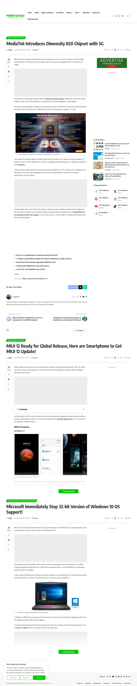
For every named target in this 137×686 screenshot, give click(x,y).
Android (11, 38)
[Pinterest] (102, 198)
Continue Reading (68, 491)
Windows (32, 501)
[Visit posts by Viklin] (8, 296)
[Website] (78, 296)
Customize (13, 677)
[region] (26, 671)
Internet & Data (109, 158)
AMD (25, 628)
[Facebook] (80, 296)
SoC (46, 278)
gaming (21, 165)
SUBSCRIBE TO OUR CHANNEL (78, 684)
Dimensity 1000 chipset (55, 99)
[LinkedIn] (121, 676)
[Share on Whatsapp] (118, 49)
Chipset (24, 278)
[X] (121, 191)
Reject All (26, 677)
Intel (18, 628)
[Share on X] (115, 49)
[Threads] (126, 676)
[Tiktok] (121, 206)
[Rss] (129, 676)
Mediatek (41, 278)
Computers (11, 501)
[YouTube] (83, 296)
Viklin (10, 50)
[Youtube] (102, 206)
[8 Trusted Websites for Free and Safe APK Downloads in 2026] (98, 146)
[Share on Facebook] (112, 49)
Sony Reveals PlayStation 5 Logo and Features (32, 266)
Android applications (65, 419)
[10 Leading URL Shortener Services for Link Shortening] (98, 156)
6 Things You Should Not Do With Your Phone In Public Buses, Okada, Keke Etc (44, 259)
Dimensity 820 (32, 278)
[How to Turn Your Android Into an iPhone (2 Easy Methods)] (98, 176)
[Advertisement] (68, 28)
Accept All (39, 677)
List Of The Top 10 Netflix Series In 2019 (30, 269)
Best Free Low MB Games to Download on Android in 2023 (37, 255)
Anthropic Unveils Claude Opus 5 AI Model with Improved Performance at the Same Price (117, 165)
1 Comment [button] (80, 330)
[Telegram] (102, 213)
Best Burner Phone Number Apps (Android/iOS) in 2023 (36, 262)
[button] (113, 16)
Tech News (20, 38)
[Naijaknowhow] (15, 16)
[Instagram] (86, 296)
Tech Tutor (108, 179)
